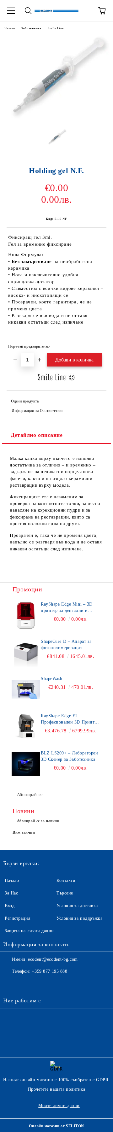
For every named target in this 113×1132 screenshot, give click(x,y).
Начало (9, 28)
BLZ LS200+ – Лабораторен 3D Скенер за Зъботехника (69, 756)
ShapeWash (51, 678)
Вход (9, 905)
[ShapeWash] (26, 690)
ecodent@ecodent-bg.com (53, 959)
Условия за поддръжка (79, 918)
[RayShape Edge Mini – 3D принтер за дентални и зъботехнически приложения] (26, 615)
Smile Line (56, 28)
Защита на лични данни (29, 931)
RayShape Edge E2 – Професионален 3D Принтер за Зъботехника (70, 719)
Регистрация (17, 918)
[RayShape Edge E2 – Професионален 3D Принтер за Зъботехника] (26, 727)
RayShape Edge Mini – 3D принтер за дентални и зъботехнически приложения (70, 608)
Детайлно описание (37, 435)
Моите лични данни (59, 1105)
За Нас (11, 893)
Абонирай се (30, 794)
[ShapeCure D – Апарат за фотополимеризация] (26, 652)
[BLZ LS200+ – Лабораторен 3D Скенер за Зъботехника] (26, 764)
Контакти (65, 880)
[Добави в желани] (97, 343)
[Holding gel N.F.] (56, 119)
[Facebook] (11, 984)
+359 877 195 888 (49, 971)
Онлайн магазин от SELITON (56, 1126)
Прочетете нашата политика (56, 1089)
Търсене (64, 893)
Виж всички (24, 832)
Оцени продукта (25, 401)
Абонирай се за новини (38, 821)
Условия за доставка (77, 905)
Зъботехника (31, 28)
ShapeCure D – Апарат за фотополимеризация (66, 644)
